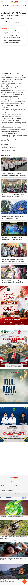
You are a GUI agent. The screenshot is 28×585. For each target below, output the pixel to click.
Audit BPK (4, 147)
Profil (15, 485)
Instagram (12, 483)
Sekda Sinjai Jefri (6, 150)
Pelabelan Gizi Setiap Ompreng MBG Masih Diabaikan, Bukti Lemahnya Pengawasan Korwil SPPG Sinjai (12, 37)
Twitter (14, 483)
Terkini (16, 5)
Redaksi (3, 485)
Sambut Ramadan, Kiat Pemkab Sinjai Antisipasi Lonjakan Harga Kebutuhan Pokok (13, 32)
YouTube (16, 483)
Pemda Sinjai (13, 147)
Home (2, 10)
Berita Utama (6, 5)
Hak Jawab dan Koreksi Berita (7, 490)
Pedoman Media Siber (6, 488)
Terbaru (14, 150)
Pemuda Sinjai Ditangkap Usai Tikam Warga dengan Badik (12, 41)
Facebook (10, 483)
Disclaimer (16, 488)
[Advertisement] (14, 59)
